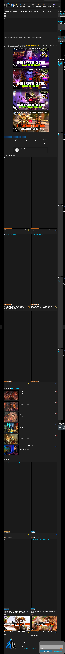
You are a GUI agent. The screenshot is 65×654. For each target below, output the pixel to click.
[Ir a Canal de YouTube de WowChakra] (11, 1)
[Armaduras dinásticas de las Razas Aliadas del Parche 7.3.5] (44, 346)
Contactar (30, 639)
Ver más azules (61, 43)
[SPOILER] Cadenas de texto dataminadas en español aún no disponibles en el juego (42, 307)
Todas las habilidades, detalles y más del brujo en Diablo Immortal (36, 402)
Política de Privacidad (27, 648)
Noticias (6, 532)
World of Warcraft (8, 304)
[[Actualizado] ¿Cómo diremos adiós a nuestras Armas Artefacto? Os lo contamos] (17, 346)
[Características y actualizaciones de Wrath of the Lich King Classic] (60, 96)
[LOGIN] (59, 1)
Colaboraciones (35, 639)
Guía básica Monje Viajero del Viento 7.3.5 (14, 631)
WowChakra (7, 608)
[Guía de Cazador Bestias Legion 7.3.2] (60, 384)
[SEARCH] (42, 1)
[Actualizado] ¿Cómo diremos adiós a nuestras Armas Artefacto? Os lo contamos (15, 383)
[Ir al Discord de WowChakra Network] (13, 1)
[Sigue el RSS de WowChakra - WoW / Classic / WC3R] (15, 1)
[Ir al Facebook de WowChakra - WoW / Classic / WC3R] (6, 1)
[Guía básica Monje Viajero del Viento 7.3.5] (17, 623)
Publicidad (33, 644)
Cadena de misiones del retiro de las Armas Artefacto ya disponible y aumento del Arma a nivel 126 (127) (42, 230)
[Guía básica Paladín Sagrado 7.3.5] (60, 168)
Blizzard (33, 531)
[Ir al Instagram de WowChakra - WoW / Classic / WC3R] (17, 1)
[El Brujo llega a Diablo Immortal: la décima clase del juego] (11, 395)
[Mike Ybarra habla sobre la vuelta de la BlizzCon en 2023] (44, 574)
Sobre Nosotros (26, 639)
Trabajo (39, 639)
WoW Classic (7, 531)
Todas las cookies (46, 651)
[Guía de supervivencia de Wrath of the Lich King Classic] (17, 497)
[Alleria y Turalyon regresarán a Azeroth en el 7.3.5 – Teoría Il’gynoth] (17, 193)
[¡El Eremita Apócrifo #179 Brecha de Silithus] (1, 327)
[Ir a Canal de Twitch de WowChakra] (9, 1)
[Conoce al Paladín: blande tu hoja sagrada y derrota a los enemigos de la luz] (11, 439)
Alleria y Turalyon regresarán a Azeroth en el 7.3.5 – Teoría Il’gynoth (15, 230)
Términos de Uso (33, 648)
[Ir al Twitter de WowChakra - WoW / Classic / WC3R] (8, 1)
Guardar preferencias (58, 651)
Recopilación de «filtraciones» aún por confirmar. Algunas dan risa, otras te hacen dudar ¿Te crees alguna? (14, 307)
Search (58, 1)
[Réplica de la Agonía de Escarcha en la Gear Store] (44, 497)
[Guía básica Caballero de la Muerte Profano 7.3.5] (60, 312)
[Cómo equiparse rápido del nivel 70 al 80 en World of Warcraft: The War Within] (11, 450)
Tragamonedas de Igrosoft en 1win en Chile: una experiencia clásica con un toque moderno (16, 612)
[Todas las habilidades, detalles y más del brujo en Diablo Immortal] (11, 406)
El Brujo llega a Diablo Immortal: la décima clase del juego (34, 391)
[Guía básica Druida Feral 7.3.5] (60, 240)
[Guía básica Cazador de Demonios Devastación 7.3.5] (44, 623)
